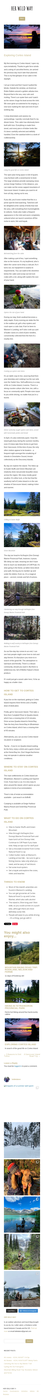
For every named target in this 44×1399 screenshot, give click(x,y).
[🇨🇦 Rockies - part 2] (22, 1214)
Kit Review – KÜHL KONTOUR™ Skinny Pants (21, 1360)
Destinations (14, 1391)
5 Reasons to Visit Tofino (12, 1055)
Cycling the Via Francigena (13, 1366)
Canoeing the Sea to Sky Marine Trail (18, 1363)
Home (5, 1391)
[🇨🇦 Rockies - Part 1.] (22, 1252)
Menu (22, 18)
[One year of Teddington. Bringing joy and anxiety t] (22, 1177)
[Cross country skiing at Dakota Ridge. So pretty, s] (22, 1140)
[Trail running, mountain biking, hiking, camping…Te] (22, 1289)
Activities (24, 1391)
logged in (18, 1066)
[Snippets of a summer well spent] (22, 1103)
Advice (32, 1391)
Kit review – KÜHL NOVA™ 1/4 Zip (16, 1357)
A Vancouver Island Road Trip (32, 1055)
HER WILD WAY (22, 8)
